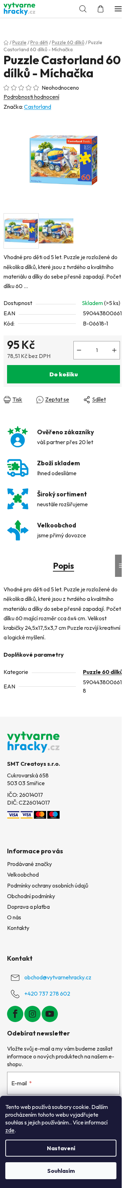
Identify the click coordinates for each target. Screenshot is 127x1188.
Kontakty (18, 927)
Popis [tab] (63, 565)
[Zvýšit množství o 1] (114, 350)
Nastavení (61, 1148)
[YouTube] (50, 1014)
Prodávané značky (29, 863)
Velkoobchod (23, 874)
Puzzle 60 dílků (103, 671)
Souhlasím (61, 1170)
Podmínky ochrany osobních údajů (47, 885)
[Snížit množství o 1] (79, 350)
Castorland (37, 106)
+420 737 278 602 (47, 993)
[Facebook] (15, 1014)
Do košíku (63, 374)
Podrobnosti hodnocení (31, 96)
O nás (14, 917)
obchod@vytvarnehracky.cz (57, 977)
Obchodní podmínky (31, 896)
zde (9, 1130)
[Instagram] (32, 1014)
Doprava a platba (28, 906)
